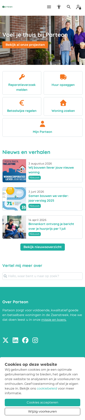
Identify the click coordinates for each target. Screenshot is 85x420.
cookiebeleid (47, 388)
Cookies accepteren (42, 402)
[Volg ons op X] (5, 340)
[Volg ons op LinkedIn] (15, 340)
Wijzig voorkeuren (42, 411)
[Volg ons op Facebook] (25, 340)
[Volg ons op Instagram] (35, 340)
